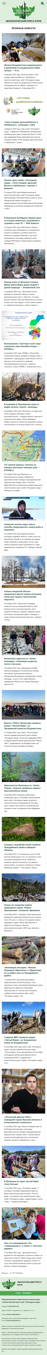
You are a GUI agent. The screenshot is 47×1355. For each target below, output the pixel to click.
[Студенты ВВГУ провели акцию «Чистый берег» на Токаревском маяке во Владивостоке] (23, 1018)
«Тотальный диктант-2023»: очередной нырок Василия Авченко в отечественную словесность (23, 1120)
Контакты (26, 1293)
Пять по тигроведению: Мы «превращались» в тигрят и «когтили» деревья (23, 1246)
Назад (4, 1273)
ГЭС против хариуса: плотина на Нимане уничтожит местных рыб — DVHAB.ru (22, 468)
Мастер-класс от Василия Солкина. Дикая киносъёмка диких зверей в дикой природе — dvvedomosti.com (22, 285)
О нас (18, 1293)
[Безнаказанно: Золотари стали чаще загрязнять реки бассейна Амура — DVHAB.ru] (23, 325)
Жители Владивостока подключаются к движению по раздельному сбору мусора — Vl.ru (23, 68)
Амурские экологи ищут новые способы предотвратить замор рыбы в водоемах (23, 527)
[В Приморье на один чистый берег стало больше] (23, 1162)
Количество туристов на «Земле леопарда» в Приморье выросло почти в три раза (20, 661)
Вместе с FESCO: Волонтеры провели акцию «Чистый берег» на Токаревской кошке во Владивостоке (22, 726)
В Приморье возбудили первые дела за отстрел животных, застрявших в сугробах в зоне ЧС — (22, 221)
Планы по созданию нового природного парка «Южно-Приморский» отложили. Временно (22, 908)
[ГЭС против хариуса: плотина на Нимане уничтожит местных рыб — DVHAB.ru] (23, 446)
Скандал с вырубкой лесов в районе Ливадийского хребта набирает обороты (22, 847)
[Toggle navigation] (4, 3)
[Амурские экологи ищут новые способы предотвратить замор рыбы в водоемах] (23, 508)
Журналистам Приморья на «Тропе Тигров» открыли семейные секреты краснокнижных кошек (22, 788)
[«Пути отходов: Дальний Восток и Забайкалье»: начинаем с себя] (23, 106)
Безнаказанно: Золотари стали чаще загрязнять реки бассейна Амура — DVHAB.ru (22, 346)
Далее (20, 1273)
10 (16, 1273)
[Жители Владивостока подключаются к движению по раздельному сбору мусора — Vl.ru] (23, 47)
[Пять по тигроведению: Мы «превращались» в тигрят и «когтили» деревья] (23, 1223)
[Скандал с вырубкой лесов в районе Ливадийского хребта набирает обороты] (23, 829)
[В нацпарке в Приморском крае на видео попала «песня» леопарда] (23, 386)
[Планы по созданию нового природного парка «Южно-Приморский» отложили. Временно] (23, 887)
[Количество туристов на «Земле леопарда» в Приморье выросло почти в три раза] (23, 640)
